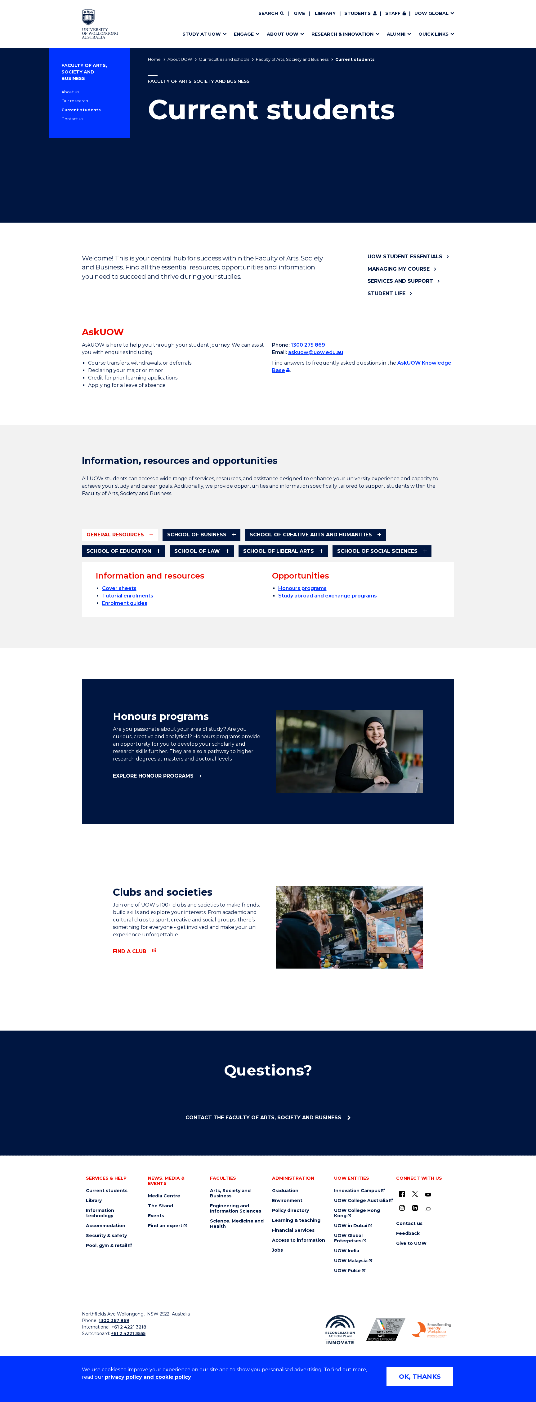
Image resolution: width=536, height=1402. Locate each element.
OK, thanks (420, 1376)
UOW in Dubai (350, 1225)
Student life (386, 293)
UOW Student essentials (405, 257)
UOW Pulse (347, 1270)
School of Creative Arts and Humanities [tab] (311, 535)
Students (357, 13)
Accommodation (105, 1225)
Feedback (408, 1233)
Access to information (298, 1240)
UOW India (346, 1250)
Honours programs (302, 588)
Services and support (400, 281)
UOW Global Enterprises (348, 1238)
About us (70, 91)
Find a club (130, 951)
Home (154, 59)
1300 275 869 (308, 345)
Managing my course (399, 269)
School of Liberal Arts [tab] (278, 551)
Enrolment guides (124, 603)
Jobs (277, 1250)
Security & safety (106, 1235)
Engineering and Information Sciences (235, 1208)
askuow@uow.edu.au (315, 352)
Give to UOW (411, 1243)
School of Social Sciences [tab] (377, 551)
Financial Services (293, 1230)
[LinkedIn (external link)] (415, 1208)
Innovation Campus (357, 1190)
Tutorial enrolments (127, 596)
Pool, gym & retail (106, 1245)
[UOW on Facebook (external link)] (402, 1194)
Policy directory (290, 1210)
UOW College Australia (361, 1200)
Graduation (285, 1190)
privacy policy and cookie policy (148, 1377)
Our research (74, 100)
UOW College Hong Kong (357, 1213)
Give (299, 13)
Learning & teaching (296, 1220)
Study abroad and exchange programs (327, 596)
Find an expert (165, 1225)
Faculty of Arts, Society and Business (292, 59)
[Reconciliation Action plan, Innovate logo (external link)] (340, 1330)
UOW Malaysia (351, 1260)
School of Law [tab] (197, 551)
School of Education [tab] (119, 551)
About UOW (180, 59)
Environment (287, 1200)
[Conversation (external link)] (428, 1209)
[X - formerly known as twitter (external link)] (415, 1194)
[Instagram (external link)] (402, 1208)
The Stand (160, 1206)
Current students (81, 109)
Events (156, 1215)
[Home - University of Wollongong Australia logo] (100, 24)
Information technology (100, 1213)
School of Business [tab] (196, 535)
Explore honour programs (154, 776)
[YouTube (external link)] (428, 1195)
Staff (392, 13)
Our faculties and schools (224, 59)
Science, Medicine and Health (237, 1223)
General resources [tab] (115, 535)
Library (325, 13)
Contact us (72, 118)
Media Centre (164, 1196)
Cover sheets (119, 588)
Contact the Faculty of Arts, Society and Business (264, 1117)
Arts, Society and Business (230, 1193)
